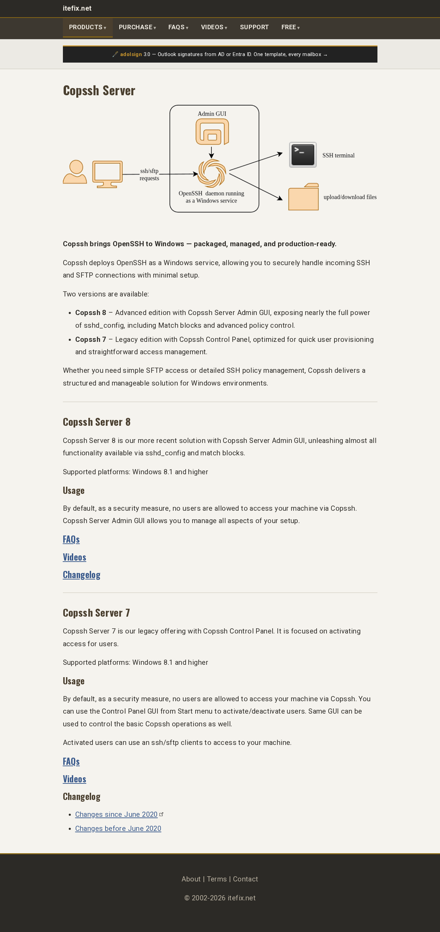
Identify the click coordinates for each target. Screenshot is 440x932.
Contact (245, 879)
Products (86, 27)
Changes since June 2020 (116, 814)
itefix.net (77, 8)
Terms (217, 879)
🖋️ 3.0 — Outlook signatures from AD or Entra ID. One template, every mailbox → (220, 54)
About (191, 879)
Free (289, 27)
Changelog (82, 574)
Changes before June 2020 (118, 828)
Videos (212, 27)
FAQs (176, 27)
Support (254, 27)
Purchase (135, 27)
